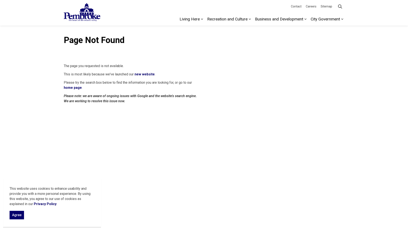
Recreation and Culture (227, 19)
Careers (311, 6)
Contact (296, 6)
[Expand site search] (340, 6)
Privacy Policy (45, 204)
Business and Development (279, 19)
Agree (16, 215)
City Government (325, 19)
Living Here (190, 19)
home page (73, 88)
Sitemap (326, 6)
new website (145, 74)
